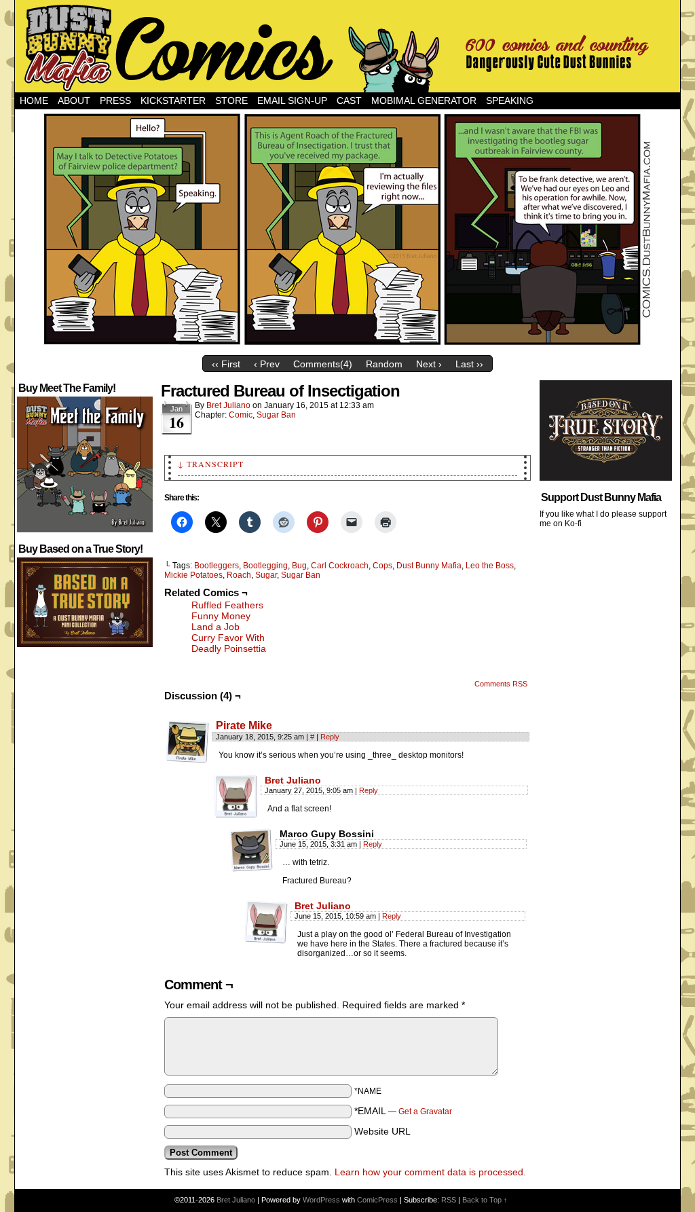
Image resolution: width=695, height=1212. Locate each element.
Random (384, 364)
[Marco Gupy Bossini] (251, 850)
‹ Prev (267, 364)
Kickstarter (173, 100)
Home (34, 100)
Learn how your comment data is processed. (430, 1172)
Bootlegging (265, 565)
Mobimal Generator (423, 100)
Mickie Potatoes (193, 575)
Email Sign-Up (292, 100)
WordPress (321, 1200)
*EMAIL (403, 1110)
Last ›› (469, 364)
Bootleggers (216, 565)
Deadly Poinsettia (228, 648)
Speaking (509, 100)
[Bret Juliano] (236, 814)
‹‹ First (226, 364)
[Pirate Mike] (187, 759)
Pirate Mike (244, 725)
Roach (239, 575)
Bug (299, 565)
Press (115, 100)
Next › (429, 364)
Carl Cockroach (340, 565)
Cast (349, 100)
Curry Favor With (228, 637)
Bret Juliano (228, 405)
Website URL (382, 1131)
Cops (382, 565)
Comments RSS (500, 684)
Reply (329, 737)
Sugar (266, 575)
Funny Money (220, 615)
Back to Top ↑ (485, 1200)
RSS (448, 1200)
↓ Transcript (211, 463)
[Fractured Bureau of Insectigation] (347, 345)
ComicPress (377, 1200)
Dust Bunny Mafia (429, 565)
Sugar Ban (276, 415)
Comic (240, 415)
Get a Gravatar (425, 1111)
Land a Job (215, 626)
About (74, 100)
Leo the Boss (490, 565)
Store (231, 100)
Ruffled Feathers (227, 605)
